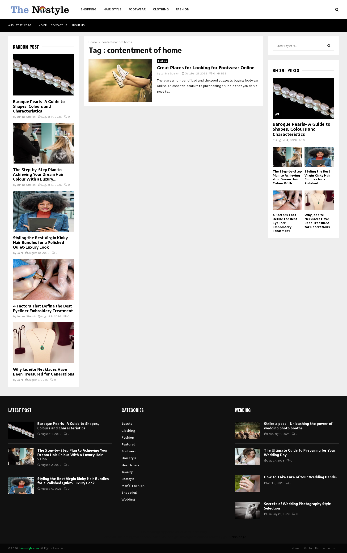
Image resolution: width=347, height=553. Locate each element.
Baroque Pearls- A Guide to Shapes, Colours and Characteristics (39, 106)
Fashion (182, 9)
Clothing (161, 9)
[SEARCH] (329, 46)
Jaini (20, 253)
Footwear (137, 9)
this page (239, 537)
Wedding (128, 499)
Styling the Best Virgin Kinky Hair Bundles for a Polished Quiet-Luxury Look (40, 242)
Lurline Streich (170, 73)
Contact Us (59, 25)
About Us (78, 25)
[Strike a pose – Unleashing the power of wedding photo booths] (247, 430)
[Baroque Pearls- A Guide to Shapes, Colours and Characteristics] (43, 74)
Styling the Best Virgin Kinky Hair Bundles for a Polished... (318, 177)
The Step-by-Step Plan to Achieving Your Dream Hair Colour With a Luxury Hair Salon (72, 454)
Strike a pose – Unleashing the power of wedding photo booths (298, 426)
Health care (130, 465)
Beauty (127, 424)
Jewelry (127, 472)
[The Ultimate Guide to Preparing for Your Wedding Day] (247, 456)
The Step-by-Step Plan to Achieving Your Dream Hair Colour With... (287, 177)
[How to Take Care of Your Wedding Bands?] (247, 483)
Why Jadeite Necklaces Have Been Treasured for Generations (43, 371)
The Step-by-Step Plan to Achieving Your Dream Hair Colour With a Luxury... (38, 174)
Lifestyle (128, 479)
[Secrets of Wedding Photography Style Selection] (247, 510)
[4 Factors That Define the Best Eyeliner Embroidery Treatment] (43, 279)
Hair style (112, 9)
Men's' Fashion (133, 486)
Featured (128, 444)
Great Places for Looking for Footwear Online (205, 67)
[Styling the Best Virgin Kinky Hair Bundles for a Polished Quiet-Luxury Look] (43, 211)
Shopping (88, 9)
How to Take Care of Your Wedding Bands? (301, 477)
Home (43, 25)
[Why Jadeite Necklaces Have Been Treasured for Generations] (43, 342)
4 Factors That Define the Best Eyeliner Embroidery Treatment (43, 308)
